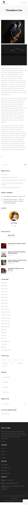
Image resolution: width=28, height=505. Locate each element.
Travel (2, 347)
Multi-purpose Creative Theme (9, 177)
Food (2, 335)
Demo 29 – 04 (5, 318)
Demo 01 (3, 288)
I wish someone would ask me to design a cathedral (17, 261)
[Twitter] (15, 226)
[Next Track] (14, 50)
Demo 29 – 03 (5, 315)
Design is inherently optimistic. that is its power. (13, 180)
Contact (3, 458)
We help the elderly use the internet (10, 187)
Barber (3, 283)
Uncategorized (5, 350)
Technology (19, 363)
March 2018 (6, 392)
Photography (4, 341)
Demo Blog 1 (4, 326)
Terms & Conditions (19, 500)
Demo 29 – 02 (5, 312)
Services (3, 344)
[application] (14, 49)
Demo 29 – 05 (4, 321)
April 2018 (5, 387)
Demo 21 (3, 291)
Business (3, 285)
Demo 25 (3, 303)
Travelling (5, 366)
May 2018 (5, 382)
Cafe (10, 359)
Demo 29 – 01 (4, 309)
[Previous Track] (11, 50)
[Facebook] (12, 226)
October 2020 (6, 377)
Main (2, 338)
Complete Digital (14, 498)
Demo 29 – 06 (5, 323)
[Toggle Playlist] (24, 50)
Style (13, 363)
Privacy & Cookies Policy (9, 500)
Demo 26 (3, 306)
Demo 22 (3, 294)
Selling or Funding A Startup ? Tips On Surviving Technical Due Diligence (13, 201)
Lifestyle (22, 359)
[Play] (12, 50)
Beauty (4, 359)
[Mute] (22, 50)
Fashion (3, 332)
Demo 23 (3, 297)
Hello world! (4, 174)
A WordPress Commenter (10, 196)
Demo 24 (3, 300)
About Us (3, 451)
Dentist (3, 329)
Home (2, 448)
